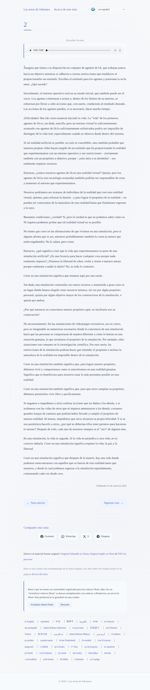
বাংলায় (95, 621)
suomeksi (45, 621)
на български (91, 646)
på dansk (29, 653)
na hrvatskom (45, 653)
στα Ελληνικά (104, 640)
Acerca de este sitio (65, 9)
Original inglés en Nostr (102, 553)
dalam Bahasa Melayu (79, 634)
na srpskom (109, 646)
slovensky (77, 653)
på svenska (59, 646)
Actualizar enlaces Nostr (42, 604)
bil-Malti (64, 659)
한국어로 (42, 634)
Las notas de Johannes (37, 9)
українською (46, 640)
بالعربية (83, 621)
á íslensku (78, 659)
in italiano (115, 634)
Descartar (64, 604)
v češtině (44, 646)
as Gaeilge (95, 659)
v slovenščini (31, 659)
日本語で (94, 628)
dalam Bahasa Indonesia (55, 628)
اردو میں (101, 634)
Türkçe (28, 634)
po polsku (29, 640)
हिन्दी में (70, 621)
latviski (107, 653)
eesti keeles (48, 659)
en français (109, 621)
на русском (78, 628)
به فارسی (58, 634)
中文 (58, 621)
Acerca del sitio (39, 574)
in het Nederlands (67, 640)
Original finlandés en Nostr (74, 553)
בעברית (74, 646)
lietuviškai (93, 653)
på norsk (62, 653)
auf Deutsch (111, 628)
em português (31, 628)
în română (86, 640)
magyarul (29, 646)
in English (29, 621)
